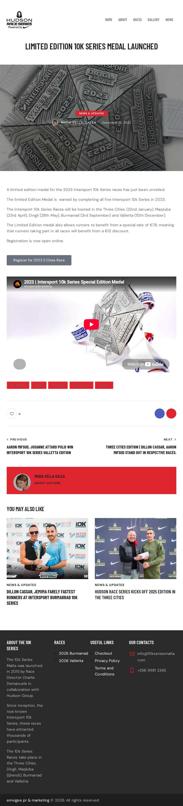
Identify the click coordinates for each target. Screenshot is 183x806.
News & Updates (91, 113)
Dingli (38, 385)
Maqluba (58, 385)
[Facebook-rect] (160, 413)
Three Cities (81, 385)
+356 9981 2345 (151, 670)
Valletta (104, 385)
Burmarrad (18, 385)
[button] (14, 413)
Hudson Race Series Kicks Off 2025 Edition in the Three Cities (135, 594)
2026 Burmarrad (73, 653)
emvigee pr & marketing (28, 800)
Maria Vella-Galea (50, 476)
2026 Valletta (71, 660)
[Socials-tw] (171, 413)
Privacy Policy (107, 660)
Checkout (103, 653)
